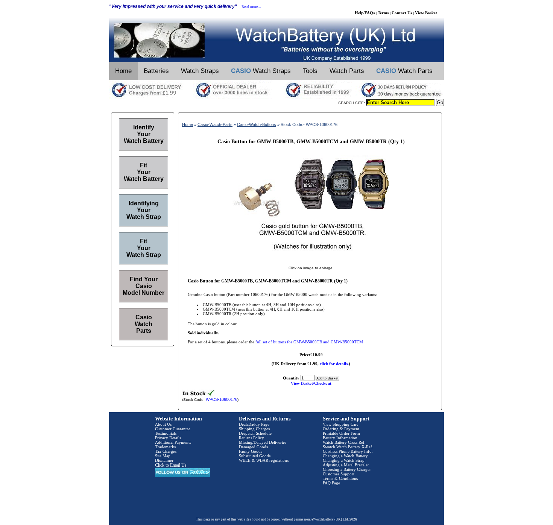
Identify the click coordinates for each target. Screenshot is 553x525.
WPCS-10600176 (221, 399)
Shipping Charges (254, 428)
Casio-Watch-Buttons (256, 124)
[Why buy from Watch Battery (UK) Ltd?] (276, 97)
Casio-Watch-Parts (215, 124)
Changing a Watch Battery (345, 456)
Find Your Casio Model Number (143, 286)
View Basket (426, 13)
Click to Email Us (171, 465)
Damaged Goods (253, 447)
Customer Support (338, 474)
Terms (383, 13)
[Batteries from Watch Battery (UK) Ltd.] (276, 60)
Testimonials (165, 433)
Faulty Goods (250, 451)
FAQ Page (331, 483)
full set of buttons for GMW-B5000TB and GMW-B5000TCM (309, 342)
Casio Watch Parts (143, 324)
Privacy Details (168, 437)
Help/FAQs (365, 13)
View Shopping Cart (340, 424)
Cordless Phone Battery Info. (348, 451)
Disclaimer (164, 460)
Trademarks (165, 447)
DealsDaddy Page (254, 424)
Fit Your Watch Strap (143, 248)
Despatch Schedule (255, 433)
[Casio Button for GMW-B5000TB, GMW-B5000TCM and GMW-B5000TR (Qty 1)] (311, 260)
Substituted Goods (254, 456)
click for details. (334, 363)
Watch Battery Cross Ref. (344, 442)
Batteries (156, 70)
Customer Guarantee (172, 428)
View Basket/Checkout (311, 383)
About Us (163, 424)
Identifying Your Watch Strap (143, 210)
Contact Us (402, 13)
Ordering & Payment (341, 428)
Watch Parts (347, 70)
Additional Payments (173, 442)
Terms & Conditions (340, 478)
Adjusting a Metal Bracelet (346, 465)
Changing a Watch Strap (344, 460)
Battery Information (340, 437)
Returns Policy (251, 437)
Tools (310, 70)
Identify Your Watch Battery (144, 134)
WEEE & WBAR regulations (264, 460)
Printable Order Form (341, 433)
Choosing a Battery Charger (347, 469)
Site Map (162, 456)
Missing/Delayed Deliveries (262, 442)
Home (123, 70)
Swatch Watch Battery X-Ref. (348, 447)
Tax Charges (165, 451)
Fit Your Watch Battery (144, 172)
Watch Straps (200, 70)
